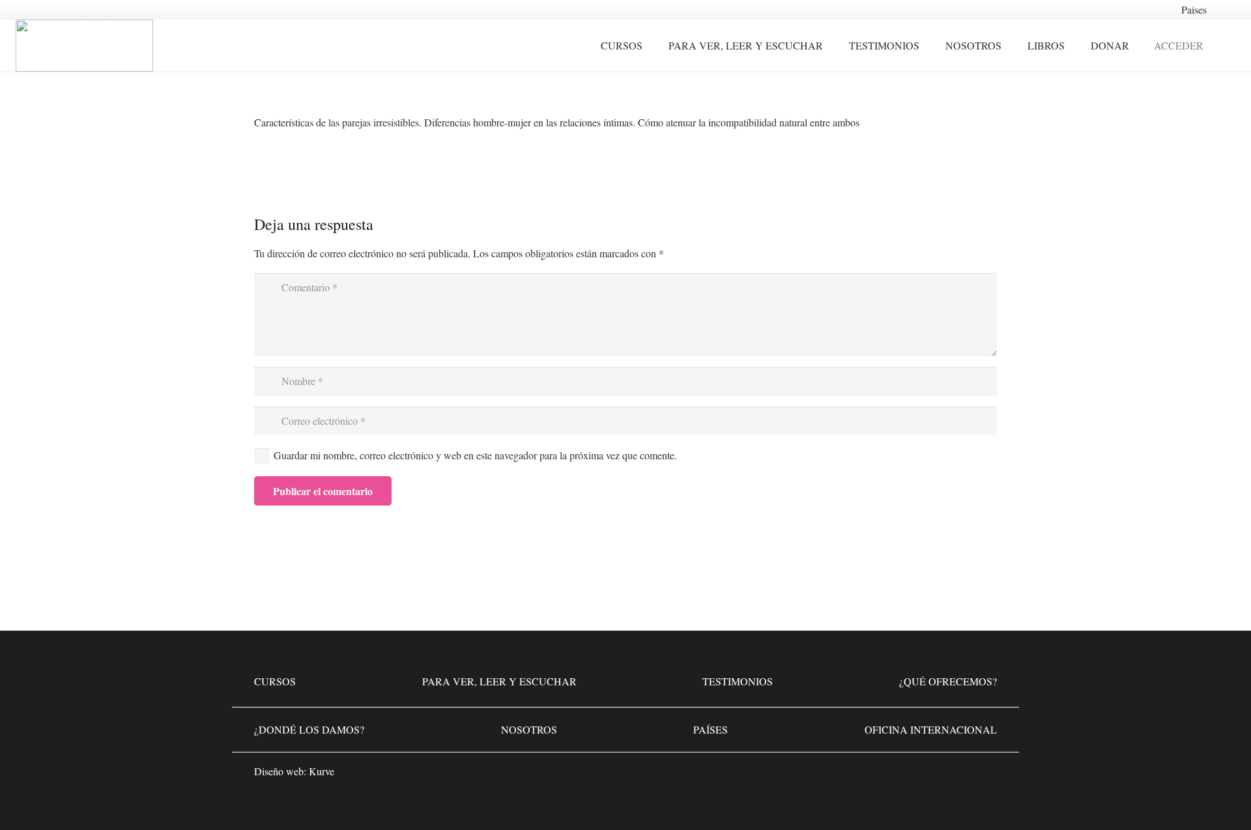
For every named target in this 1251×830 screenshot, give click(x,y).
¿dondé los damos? (309, 729)
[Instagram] (945, 775)
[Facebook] (906, 775)
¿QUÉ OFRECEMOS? (948, 681)
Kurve (321, 771)
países (710, 729)
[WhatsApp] (867, 775)
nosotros (529, 729)
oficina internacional (931, 729)
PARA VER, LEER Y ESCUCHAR (499, 681)
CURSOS (275, 681)
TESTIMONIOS (737, 681)
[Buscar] (1228, 46)
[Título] (984, 775)
